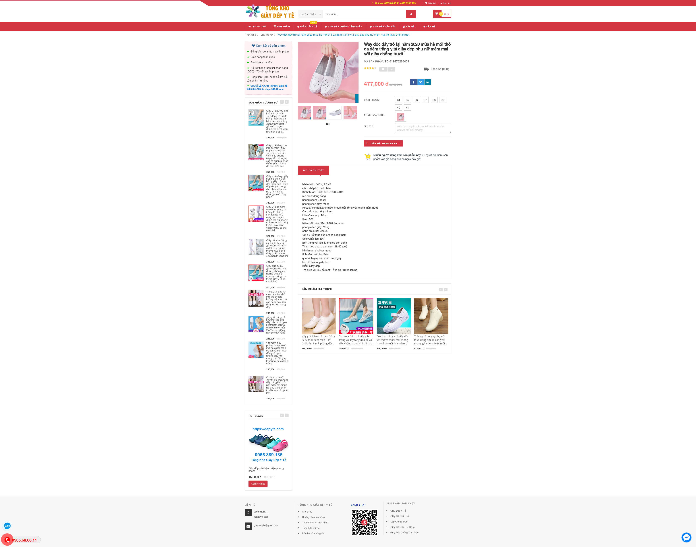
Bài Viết (410, 26)
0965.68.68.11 (261, 511)
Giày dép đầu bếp (383, 26)
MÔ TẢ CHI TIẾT (313, 170)
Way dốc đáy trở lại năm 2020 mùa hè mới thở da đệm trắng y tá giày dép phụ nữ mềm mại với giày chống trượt (343, 34)
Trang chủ (258, 26)
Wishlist (432, 3)
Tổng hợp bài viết (311, 528)
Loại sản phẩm (308, 14)
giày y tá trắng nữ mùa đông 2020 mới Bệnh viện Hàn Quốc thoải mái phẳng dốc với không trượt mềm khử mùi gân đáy (318, 343)
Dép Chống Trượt (399, 521)
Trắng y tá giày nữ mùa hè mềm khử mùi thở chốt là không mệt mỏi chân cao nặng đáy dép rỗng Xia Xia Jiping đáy (277, 299)
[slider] (370, 68)
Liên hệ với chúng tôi (313, 533)
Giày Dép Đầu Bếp (400, 516)
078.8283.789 (261, 517)
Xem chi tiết (258, 483)
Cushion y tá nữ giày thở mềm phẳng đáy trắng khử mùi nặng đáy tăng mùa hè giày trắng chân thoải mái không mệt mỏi (277, 384)
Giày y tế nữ (267, 34)
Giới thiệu (307, 511)
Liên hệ (430, 26)
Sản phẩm (283, 26)
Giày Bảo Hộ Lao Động (402, 527)
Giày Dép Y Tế (398, 510)
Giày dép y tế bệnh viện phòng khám (266, 469)
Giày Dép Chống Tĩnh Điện (344, 26)
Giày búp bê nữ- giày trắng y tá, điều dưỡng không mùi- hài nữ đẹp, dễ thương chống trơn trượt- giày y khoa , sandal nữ (276, 273)
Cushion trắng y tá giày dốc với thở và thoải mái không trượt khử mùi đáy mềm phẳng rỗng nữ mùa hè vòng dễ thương (393, 343)
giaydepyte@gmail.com (266, 525)
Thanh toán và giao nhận (315, 522)
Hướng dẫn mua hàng (313, 517)
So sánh (447, 3)
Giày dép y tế (308, 26)
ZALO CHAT (358, 505)
